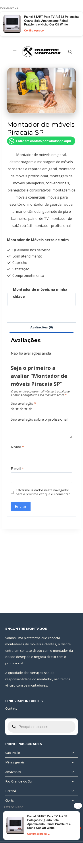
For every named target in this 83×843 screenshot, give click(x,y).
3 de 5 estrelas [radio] (21, 409)
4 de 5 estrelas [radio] (26, 409)
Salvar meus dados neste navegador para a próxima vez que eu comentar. (43, 492)
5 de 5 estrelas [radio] (30, 409)
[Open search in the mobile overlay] (70, 52)
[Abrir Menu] (15, 51)
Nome (17, 447)
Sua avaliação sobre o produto (41, 419)
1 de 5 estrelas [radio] (12, 409)
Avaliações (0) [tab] (41, 327)
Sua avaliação (23, 403)
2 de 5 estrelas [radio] (17, 409)
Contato (11, 708)
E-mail (17, 468)
